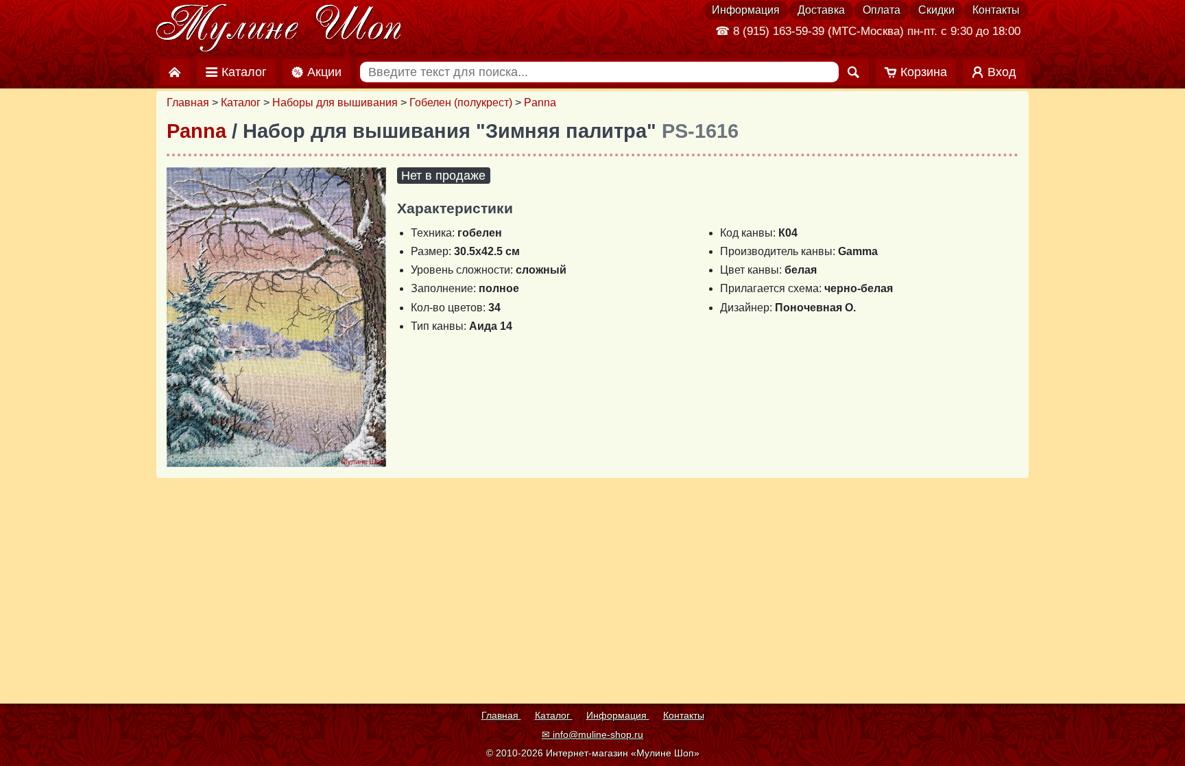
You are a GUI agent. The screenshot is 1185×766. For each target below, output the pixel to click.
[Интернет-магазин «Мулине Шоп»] (279, 28)
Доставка (821, 10)
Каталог (241, 102)
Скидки (936, 10)
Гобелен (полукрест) (460, 102)
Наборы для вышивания (335, 102)
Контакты (996, 10)
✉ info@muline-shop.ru (592, 734)
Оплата (881, 10)
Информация (746, 10)
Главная (188, 102)
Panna (540, 102)
